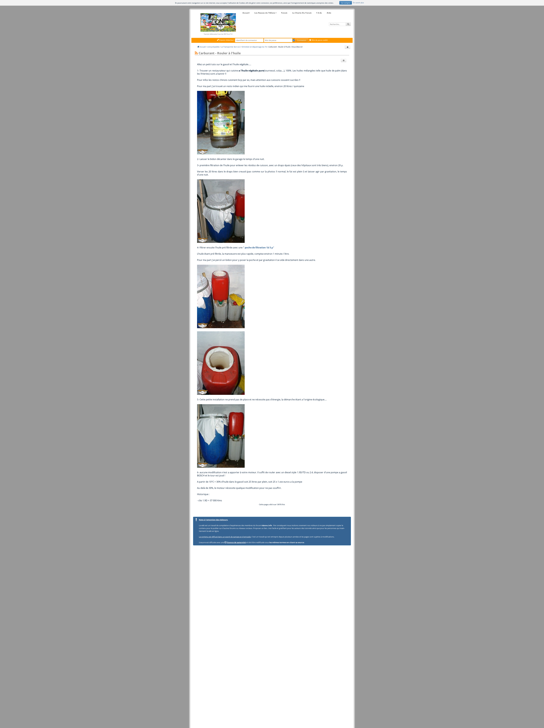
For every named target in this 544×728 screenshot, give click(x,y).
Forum (284, 13)
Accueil (246, 13)
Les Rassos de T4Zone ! (265, 13)
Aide (329, 13)
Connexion (301, 40)
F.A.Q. (319, 13)
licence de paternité (236, 542)
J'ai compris (345, 3)
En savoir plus (358, 2)
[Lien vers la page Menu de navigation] (239, 10)
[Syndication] (196, 53)
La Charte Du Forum (302, 13)
